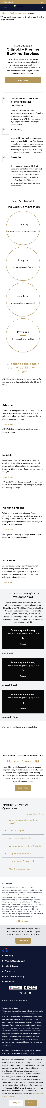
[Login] (42, 7)
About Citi (9, 981)
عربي (42, 2)
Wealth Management (15, 961)
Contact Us (10, 971)
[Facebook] (16, 993)
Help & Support (12, 966)
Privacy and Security (14, 976)
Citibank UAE (7, 2)
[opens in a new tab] (15, 988)
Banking (9, 955)
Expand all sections (35, 814)
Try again (23, 644)
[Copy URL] (23, 638)
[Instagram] (20, 993)
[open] (5, 7)
